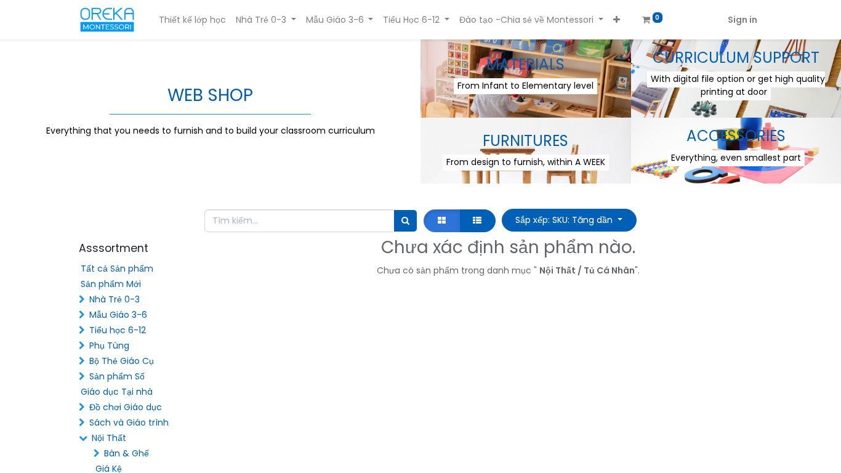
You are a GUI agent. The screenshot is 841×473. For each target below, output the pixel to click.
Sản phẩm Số (117, 376)
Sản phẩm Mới (111, 284)
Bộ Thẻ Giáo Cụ (121, 361)
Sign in (742, 20)
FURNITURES (525, 141)
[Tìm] (405, 220)
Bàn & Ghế (126, 453)
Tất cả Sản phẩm (117, 268)
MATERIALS (525, 64)
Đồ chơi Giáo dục (125, 407)
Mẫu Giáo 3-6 (118, 315)
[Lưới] (441, 220)
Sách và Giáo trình (129, 422)
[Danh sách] (477, 220)
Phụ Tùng (109, 345)
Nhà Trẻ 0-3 (114, 299)
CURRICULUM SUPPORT (736, 57)
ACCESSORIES (736, 136)
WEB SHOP (210, 95)
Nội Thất (109, 438)
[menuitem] (192, 20)
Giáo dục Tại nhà (117, 392)
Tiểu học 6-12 (117, 330)
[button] (616, 20)
